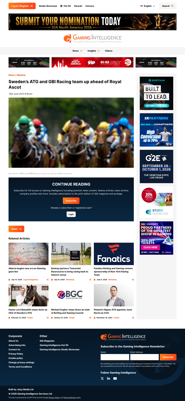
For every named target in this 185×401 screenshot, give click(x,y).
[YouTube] (115, 378)
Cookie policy (16, 358)
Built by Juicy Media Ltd (21, 389)
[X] (102, 378)
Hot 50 (67, 6)
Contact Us (14, 349)
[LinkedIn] (108, 378)
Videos (108, 50)
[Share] (47, 279)
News (12, 75)
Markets (21, 75)
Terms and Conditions (20, 366)
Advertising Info (17, 345)
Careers (89, 6)
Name (103, 352)
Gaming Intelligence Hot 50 (54, 345)
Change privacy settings (21, 362)
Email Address (136, 352)
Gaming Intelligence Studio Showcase (59, 349)
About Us (13, 340)
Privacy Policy (16, 353)
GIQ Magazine (47, 340)
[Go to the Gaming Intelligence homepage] (92, 39)
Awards (78, 6)
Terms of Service (69, 398)
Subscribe (71, 200)
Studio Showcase (48, 6)
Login (71, 214)
